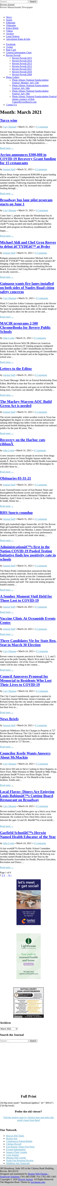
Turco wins (8, 120)
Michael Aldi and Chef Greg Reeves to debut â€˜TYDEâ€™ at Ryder (28, 244)
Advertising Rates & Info (18, 39)
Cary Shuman (9, 127)
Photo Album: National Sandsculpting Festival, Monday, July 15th (30, 81)
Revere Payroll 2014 (22, 60)
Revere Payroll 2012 (22, 66)
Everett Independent (15, 1149)
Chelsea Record (13, 1144)
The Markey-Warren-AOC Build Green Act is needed (26, 404)
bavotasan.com (38, 1182)
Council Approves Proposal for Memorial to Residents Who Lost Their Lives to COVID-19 (26, 680)
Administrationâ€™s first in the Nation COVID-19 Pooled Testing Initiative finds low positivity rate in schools (28, 553)
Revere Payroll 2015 (22, 58)
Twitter (9, 47)
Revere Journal (7, 4)
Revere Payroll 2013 (22, 63)
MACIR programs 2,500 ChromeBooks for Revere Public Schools (25, 327)
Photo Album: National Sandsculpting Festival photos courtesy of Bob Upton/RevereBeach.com (34, 99)
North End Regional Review (20, 1160)
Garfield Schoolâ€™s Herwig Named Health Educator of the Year (28, 835)
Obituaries (11, 25)
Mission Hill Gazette (16, 1157)
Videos (9, 31)
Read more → (7, 148)
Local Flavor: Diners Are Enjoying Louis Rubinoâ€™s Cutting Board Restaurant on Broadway (27, 796)
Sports (9, 20)
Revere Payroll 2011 (22, 69)
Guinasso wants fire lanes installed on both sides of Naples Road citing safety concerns (27, 288)
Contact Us (11, 104)
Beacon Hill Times (15, 1135)
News (9, 17)
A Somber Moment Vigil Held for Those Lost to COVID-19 (26, 598)
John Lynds (8, 338)
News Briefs (9, 719)
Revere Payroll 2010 (22, 71)
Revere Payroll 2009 (22, 74)
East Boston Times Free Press (20, 1146)
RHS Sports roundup (16, 513)
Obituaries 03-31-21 (15, 478)
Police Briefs (12, 28)
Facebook (11, 44)
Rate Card (11, 49)
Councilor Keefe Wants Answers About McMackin (25, 755)
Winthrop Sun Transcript (18, 1163)
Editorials (10, 22)
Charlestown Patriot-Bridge (19, 1141)
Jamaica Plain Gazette (16, 1152)
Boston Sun (11, 1138)
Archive (10, 33)
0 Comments (42, 127)
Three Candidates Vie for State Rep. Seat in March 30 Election (28, 643)
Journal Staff (9, 169)
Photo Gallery (12, 77)
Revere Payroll (13, 55)
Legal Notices (12, 36)
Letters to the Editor (16, 369)
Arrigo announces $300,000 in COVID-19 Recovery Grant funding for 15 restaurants (28, 159)
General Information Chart (18, 52)
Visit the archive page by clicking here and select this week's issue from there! (28, 1118)
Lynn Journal (12, 1155)
